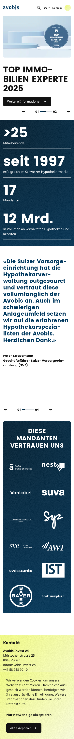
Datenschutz (15, 704)
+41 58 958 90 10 (15, 669)
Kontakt (57, 7)
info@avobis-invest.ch (19, 665)
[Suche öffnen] (39, 7)
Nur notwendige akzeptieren (29, 715)
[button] (68, 8)
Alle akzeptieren (21, 728)
